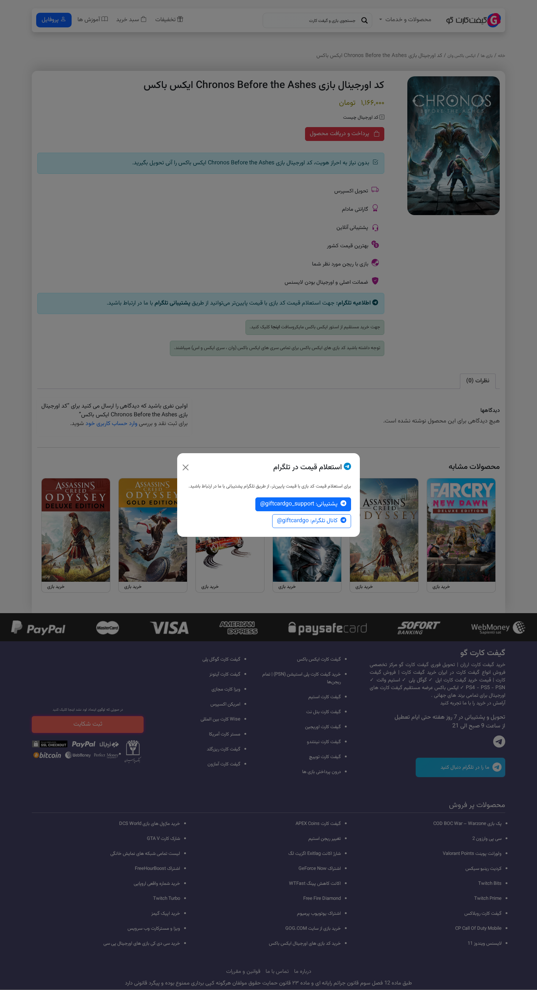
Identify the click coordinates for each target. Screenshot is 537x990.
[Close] (185, 467)
